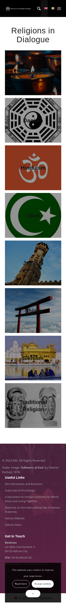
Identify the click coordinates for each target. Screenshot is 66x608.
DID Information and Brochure (23, 484)
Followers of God (32, 467)
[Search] (37, 8)
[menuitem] (37, 8)
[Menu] (59, 8)
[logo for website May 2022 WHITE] (19, 8)
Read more (21, 583)
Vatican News (13, 524)
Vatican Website (15, 518)
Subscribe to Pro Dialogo (20, 490)
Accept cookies (42, 583)
